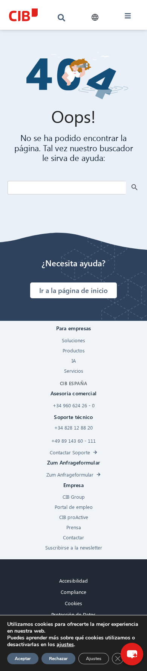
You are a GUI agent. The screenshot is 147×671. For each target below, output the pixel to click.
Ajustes (93, 659)
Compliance (73, 592)
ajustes (65, 644)
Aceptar (23, 659)
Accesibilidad (73, 580)
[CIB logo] (23, 15)
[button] (95, 17)
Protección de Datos (73, 614)
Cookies (73, 603)
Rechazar (58, 659)
